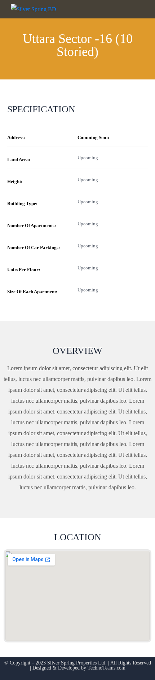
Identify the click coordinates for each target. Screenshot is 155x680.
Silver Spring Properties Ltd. (77, 663)
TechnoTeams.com (106, 668)
